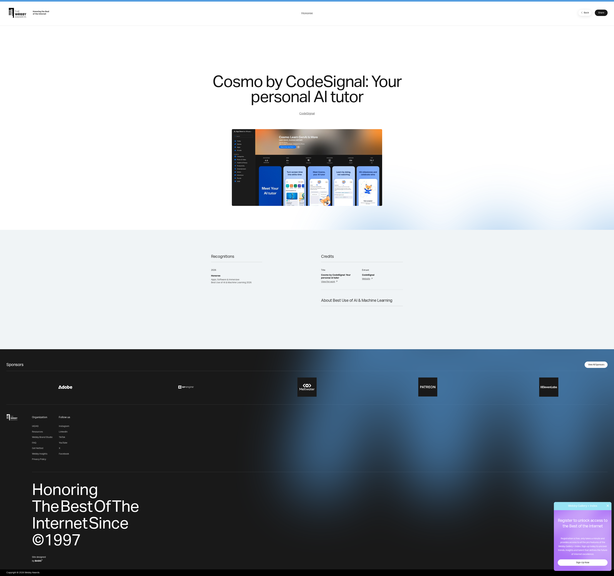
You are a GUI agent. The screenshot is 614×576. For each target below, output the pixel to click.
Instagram (64, 426)
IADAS (35, 426)
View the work (328, 282)
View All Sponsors (596, 365)
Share (601, 13)
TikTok (62, 437)
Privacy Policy (39, 459)
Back (586, 13)
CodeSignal (307, 113)
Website (366, 279)
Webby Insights (39, 454)
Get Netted (37, 448)
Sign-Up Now (582, 562)
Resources (37, 432)
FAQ (34, 443)
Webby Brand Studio (42, 437)
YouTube (63, 443)
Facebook (64, 454)
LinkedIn (63, 432)
